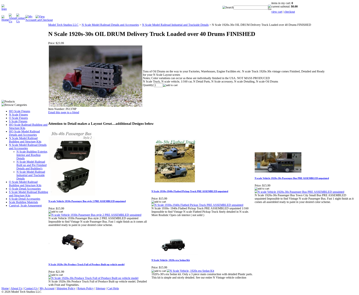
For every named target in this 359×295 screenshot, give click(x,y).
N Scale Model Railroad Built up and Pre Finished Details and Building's (31, 165)
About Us (16, 288)
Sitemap (100, 288)
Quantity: (148, 85)
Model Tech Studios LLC (63, 24)
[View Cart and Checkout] (44, 20)
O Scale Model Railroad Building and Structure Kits (25, 183)
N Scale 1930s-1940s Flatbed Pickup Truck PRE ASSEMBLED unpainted (189, 191)
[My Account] (30, 20)
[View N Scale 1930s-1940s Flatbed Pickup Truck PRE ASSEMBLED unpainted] (197, 205)
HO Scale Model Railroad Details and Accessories (24, 133)
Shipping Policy (65, 288)
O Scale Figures (18, 118)
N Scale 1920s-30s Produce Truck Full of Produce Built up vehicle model (86, 264)
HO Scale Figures (19, 111)
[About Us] (12, 21)
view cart (276, 11)
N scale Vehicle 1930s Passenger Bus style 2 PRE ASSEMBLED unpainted (87, 201)
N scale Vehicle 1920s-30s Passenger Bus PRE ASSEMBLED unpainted (292, 178)
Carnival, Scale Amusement (25, 205)
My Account (47, 288)
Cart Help (113, 288)
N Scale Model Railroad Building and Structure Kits (25, 140)
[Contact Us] (20, 21)
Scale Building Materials (23, 202)
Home (5, 288)
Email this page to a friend (63, 112)
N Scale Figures (18, 114)
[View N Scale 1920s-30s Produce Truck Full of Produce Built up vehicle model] (93, 278)
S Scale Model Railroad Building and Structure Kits (28, 193)
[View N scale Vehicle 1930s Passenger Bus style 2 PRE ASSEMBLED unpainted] (94, 214)
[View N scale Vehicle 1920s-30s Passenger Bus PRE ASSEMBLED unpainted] (299, 191)
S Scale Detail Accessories (24, 198)
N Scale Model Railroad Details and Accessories (28, 146)
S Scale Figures (18, 121)
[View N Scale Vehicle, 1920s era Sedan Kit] (190, 270)
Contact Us (31, 288)
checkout (289, 11)
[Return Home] (4, 8)
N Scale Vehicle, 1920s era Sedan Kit (170, 260)
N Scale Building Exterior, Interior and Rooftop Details (32, 155)
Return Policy (85, 288)
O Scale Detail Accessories (25, 188)
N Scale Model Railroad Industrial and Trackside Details (30, 175)
